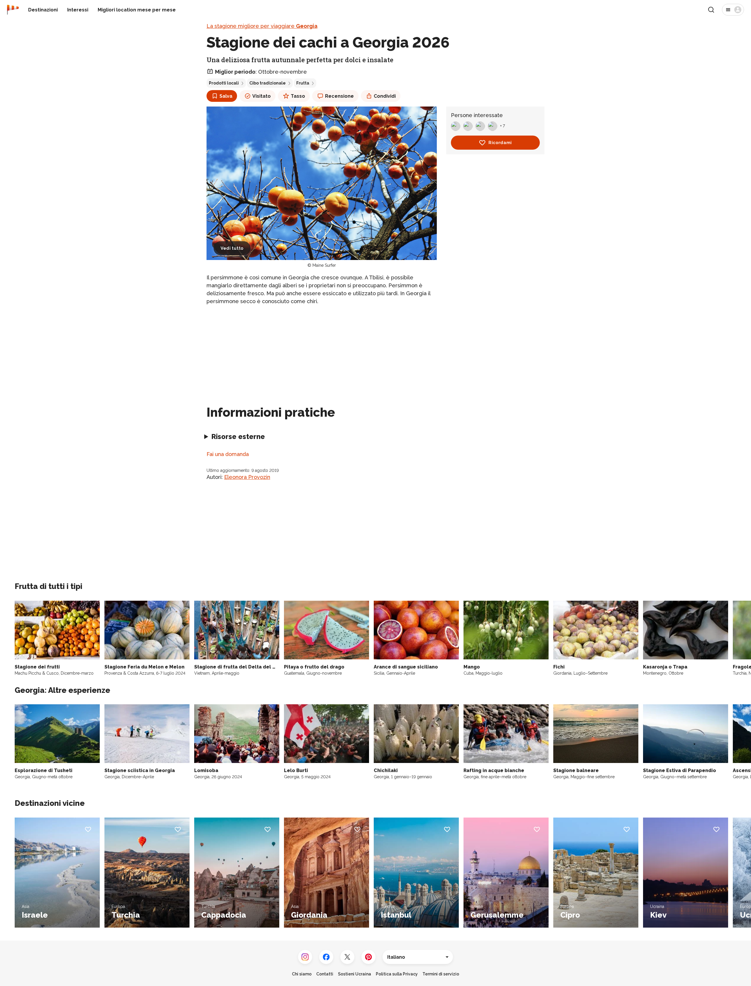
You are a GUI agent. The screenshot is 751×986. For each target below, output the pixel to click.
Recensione (339, 96)
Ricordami (500, 142)
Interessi (77, 10)
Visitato (261, 96)
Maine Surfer (324, 265)
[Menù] (733, 10)
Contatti (324, 974)
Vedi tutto (232, 248)
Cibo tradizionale (267, 83)
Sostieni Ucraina (354, 974)
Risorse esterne (238, 436)
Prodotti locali (224, 83)
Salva (225, 96)
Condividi (385, 96)
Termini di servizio (440, 974)
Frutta (302, 83)
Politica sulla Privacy (397, 974)
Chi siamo (302, 974)
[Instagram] (305, 957)
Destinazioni (43, 10)
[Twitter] (347, 957)
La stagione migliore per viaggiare (262, 26)
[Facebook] (326, 957)
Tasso (298, 96)
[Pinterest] (368, 957)
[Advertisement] (322, 351)
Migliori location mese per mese (137, 10)
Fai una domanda (228, 454)
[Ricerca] (711, 10)
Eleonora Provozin (247, 477)
